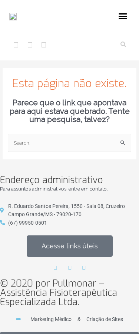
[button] (123, 16)
